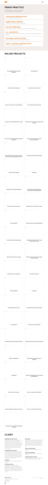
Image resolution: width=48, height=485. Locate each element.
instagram (5, 483)
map (17, 478)
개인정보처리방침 (41, 478)
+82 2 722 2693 (7, 481)
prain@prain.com (7, 480)
